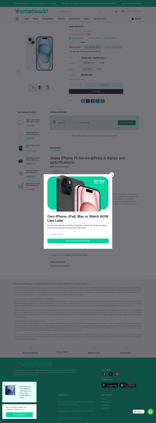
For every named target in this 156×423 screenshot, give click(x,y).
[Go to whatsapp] (150, 411)
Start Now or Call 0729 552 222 (78, 241)
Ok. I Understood (19, 414)
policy (24, 409)
